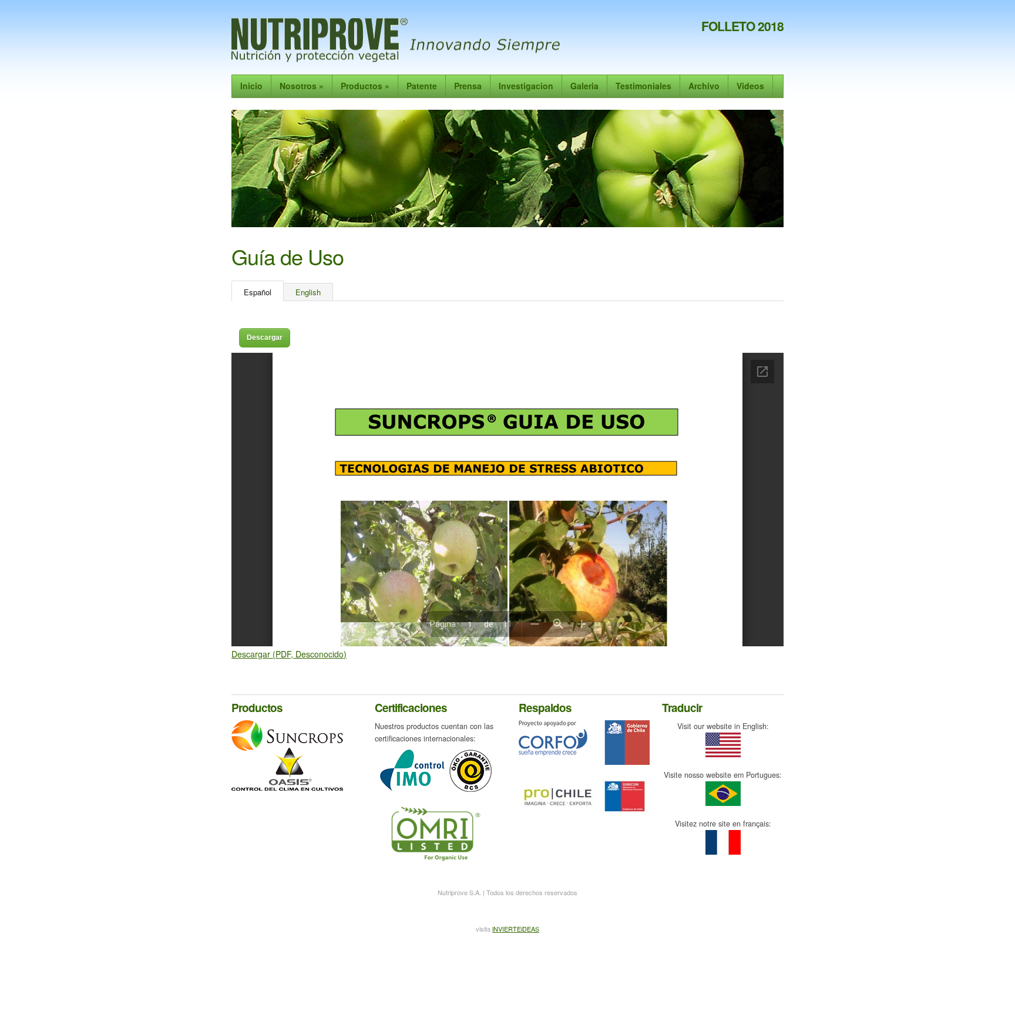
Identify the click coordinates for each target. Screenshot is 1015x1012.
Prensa (468, 86)
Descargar (265, 337)
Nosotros (302, 86)
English (308, 292)
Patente (421, 86)
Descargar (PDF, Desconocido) (289, 654)
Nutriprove (397, 40)
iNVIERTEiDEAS (515, 928)
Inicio (251, 86)
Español (257, 292)
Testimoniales (643, 86)
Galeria (584, 86)
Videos (750, 86)
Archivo (704, 86)
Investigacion (526, 86)
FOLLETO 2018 (742, 26)
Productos (365, 86)
